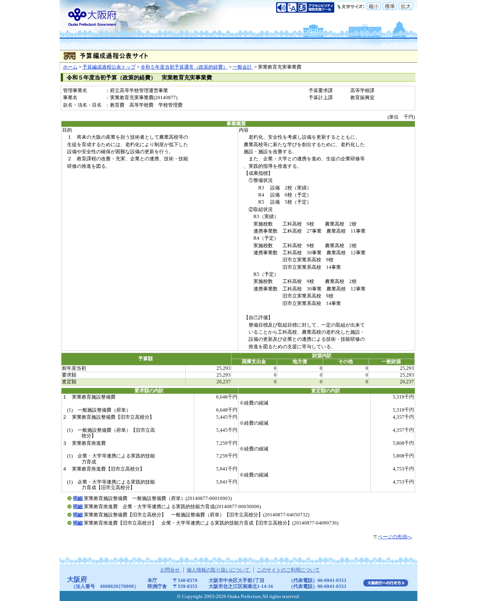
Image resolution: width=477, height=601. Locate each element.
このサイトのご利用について (288, 570)
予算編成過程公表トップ (109, 67)
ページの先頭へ (395, 536)
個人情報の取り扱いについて (219, 570)
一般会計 (243, 67)
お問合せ (170, 570)
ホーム (70, 67)
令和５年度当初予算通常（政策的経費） (184, 67)
